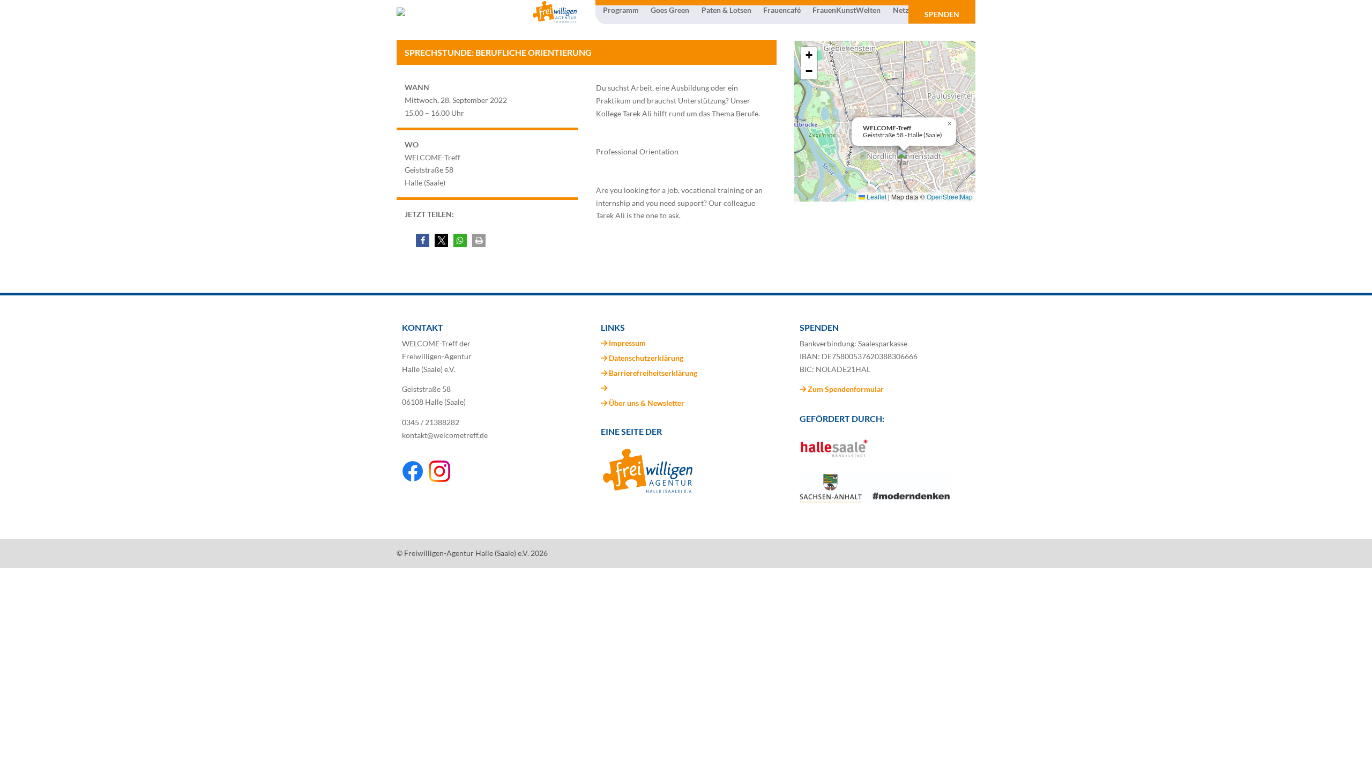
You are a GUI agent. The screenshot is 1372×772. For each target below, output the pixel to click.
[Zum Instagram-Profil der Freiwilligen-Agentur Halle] (439, 479)
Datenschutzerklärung (646, 357)
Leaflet (875, 196)
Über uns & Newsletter (646, 402)
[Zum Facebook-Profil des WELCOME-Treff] (412, 479)
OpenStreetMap (950, 196)
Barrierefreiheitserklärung (653, 372)
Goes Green (670, 10)
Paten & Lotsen (726, 10)
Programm (621, 10)
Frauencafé (782, 10)
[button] (422, 240)
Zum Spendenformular (845, 389)
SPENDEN (941, 14)
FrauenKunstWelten (846, 10)
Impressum (627, 342)
